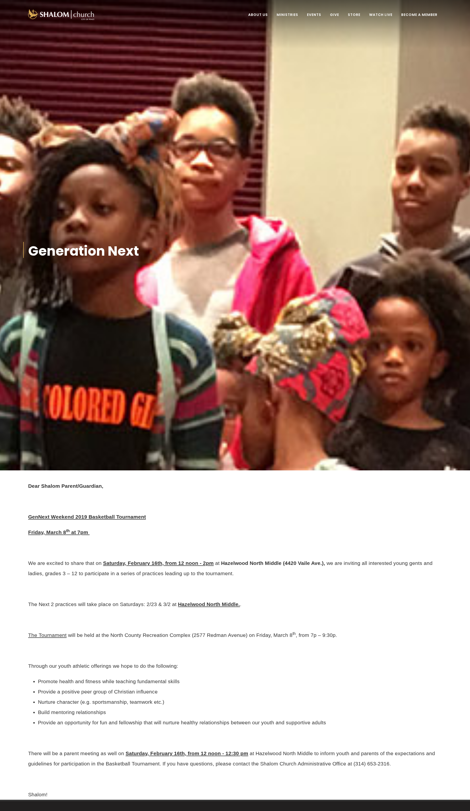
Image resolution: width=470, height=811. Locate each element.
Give (334, 14)
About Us (258, 14)
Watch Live (380, 14)
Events (314, 14)
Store (354, 14)
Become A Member (419, 14)
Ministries (287, 14)
